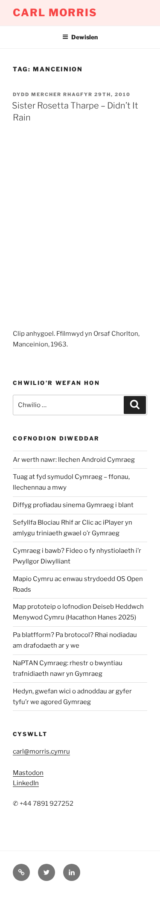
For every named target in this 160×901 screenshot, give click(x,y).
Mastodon (28, 773)
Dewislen (84, 37)
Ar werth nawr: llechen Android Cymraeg (74, 460)
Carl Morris (55, 12)
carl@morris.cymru (41, 751)
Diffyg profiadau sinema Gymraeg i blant (73, 505)
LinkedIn (26, 783)
